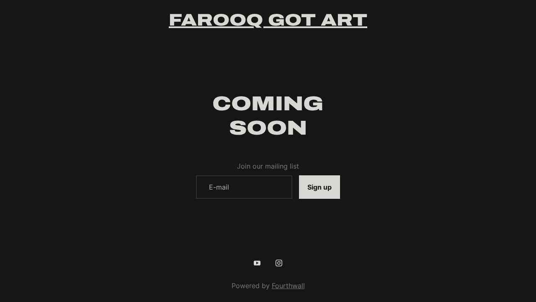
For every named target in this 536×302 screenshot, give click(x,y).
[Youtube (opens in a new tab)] (257, 263)
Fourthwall (288, 285)
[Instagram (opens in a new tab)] (279, 263)
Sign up (319, 187)
